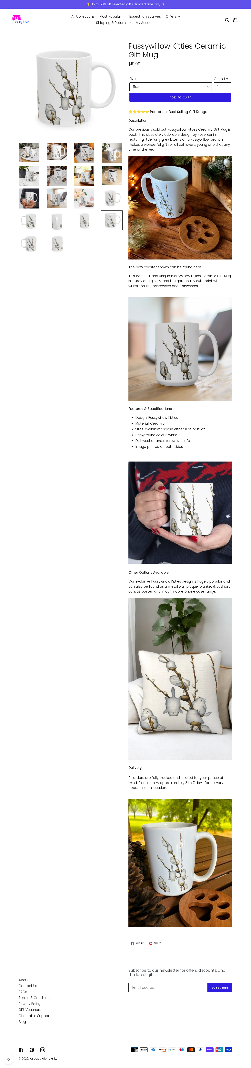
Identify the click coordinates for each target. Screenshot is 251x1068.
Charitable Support (35, 1015)
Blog (22, 1021)
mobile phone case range (193, 591)
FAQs (23, 992)
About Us (26, 980)
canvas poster (140, 591)
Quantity (221, 78)
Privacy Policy (29, 1004)
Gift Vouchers (30, 1009)
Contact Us (28, 985)
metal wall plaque (183, 586)
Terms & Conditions (35, 997)
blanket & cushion (214, 586)
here (197, 267)
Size (132, 78)
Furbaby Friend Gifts (43, 1059)
